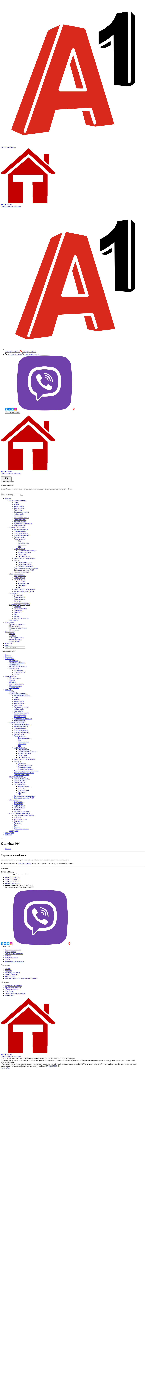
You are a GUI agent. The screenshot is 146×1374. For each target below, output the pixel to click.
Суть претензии (6, 1297)
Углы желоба (18, 516)
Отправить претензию (9, 1303)
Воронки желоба (20, 522)
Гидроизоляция (19, 549)
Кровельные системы (17, 527)
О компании (9, 622)
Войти (4, 1257)
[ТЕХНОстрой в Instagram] (15, 410)
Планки (16, 560)
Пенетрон (17, 607)
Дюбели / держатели (21, 618)
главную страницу (24, 863)
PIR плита (21, 581)
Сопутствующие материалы (19, 605)
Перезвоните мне (7, 1240)
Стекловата (22, 545)
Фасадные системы (16, 574)
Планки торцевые (24, 564)
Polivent (16, 674)
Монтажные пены (20, 609)
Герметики (17, 612)
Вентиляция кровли (21, 529)
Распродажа (9, 833)
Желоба (16, 504)
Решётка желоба (19, 525)
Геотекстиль (22, 554)
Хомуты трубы (19, 508)
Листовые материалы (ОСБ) (24, 570)
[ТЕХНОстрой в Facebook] (6, 410)
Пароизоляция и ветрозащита (24, 558)
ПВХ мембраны (24, 556)
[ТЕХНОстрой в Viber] (44, 410)
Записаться (5, 1355)
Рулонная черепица (21, 533)
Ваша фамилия (6, 1288)
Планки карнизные (25, 562)
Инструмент (13, 620)
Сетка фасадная (19, 578)
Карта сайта (5, 1068)
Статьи (7, 959)
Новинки (8, 835)
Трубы (16, 502)
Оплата (12, 634)
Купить (4, 1338)
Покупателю (9, 632)
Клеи (15, 614)
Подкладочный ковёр (21, 535)
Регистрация (5, 1259)
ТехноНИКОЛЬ (19, 672)
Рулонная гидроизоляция (27, 551)
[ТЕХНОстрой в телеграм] (12, 410)
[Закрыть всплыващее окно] (2, 1070)
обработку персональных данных (28, 1236)
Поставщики (14, 630)
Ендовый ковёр (19, 537)
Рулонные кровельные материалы (26, 568)
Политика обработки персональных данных (21, 978)
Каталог (8, 498)
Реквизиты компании (17, 624)
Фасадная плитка (20, 576)
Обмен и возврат (15, 639)
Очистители (18, 610)
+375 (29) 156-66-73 (52, 1066)
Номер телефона (7, 1234)
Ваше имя (4, 1232)
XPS (19, 547)
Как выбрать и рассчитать (14, 961)
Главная (8, 655)
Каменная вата (23, 543)
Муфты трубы (19, 514)
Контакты (8, 643)
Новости (8, 645)
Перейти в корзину (23, 1372)
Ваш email (4, 1248)
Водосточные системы (17, 500)
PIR (19, 541)
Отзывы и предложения (18, 628)
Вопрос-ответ (14, 641)
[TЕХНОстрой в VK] (9, 410)
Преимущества (14, 626)
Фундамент (13, 593)
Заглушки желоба (20, 520)
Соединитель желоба (21, 512)
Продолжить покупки (8, 1372)
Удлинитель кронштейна (23, 523)
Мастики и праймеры (21, 572)
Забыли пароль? (7, 1253)
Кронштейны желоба (21, 518)
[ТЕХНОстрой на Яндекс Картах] (73, 410)
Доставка (12, 636)
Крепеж (16, 616)
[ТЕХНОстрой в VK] (5, 944)
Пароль (3, 1250)
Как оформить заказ (16, 638)
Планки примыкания (25, 566)
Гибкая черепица (20, 531)
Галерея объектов (11, 957)
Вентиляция (18, 595)
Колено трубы (19, 506)
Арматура (17, 601)
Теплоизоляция (19, 539)
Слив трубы (18, 510)
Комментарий (6, 1331)
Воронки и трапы (24, 552)
